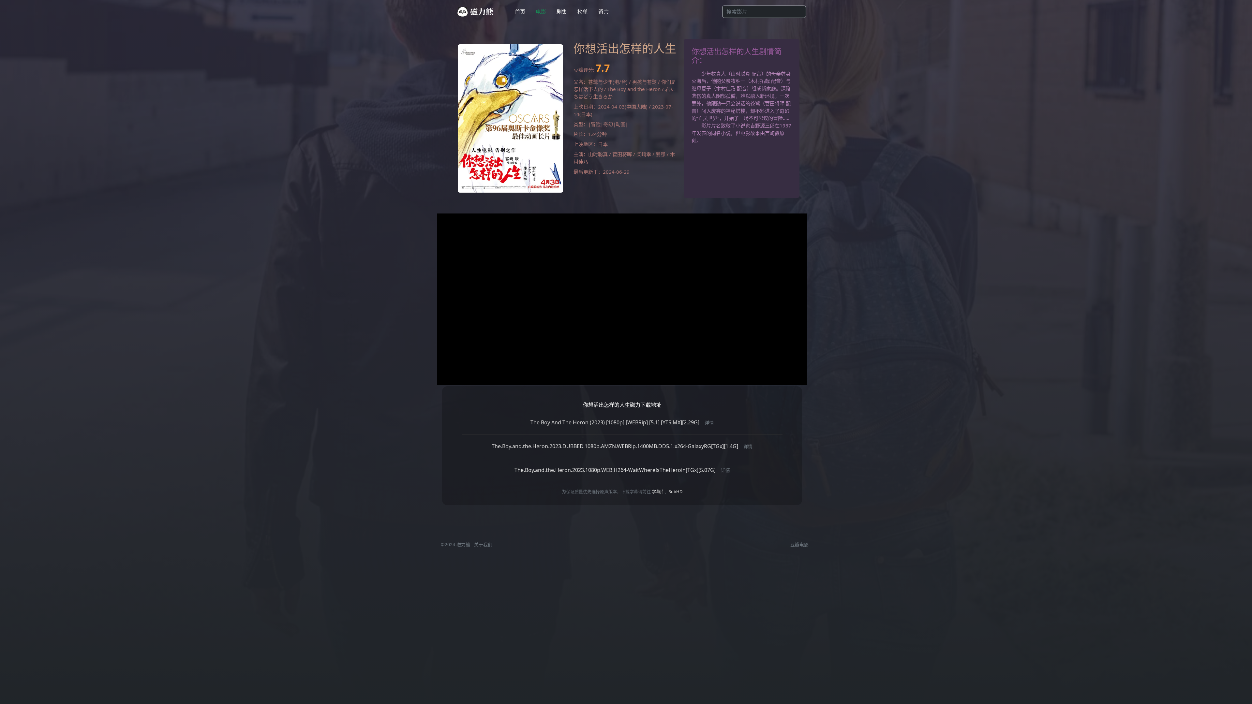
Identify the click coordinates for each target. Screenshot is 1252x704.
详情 (709, 422)
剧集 (562, 11)
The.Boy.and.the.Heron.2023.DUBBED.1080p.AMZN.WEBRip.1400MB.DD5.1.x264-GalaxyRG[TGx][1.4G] (615, 446)
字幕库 (658, 491)
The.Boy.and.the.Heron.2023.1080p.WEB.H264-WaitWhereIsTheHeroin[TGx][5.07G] (615, 470)
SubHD (675, 491)
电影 (541, 11)
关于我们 (483, 544)
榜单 (582, 11)
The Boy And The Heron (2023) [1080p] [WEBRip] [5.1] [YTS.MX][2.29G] (614, 422)
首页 (520, 11)
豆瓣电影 (799, 544)
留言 (603, 11)
